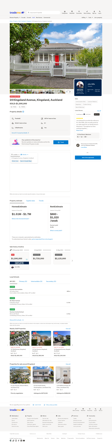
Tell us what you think (51, 405)
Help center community (94, 428)
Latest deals (14, 418)
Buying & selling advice (48, 422)
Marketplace (15, 416)
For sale (23, 17)
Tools (90, 17)
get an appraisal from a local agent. (42, 239)
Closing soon (15, 422)
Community (92, 416)
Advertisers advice (62, 424)
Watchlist (83, 410)
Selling (84, 17)
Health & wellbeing (77, 424)
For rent (29, 17)
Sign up (94, 13)
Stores (13, 420)
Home (11, 21)
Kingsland (29, 21)
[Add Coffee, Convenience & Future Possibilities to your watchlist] (28, 368)
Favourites (89, 410)
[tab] (15, 154)
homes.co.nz (33, 433)
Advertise (63, 438)
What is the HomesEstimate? (20, 218)
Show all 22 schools (16, 320)
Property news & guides (32, 418)
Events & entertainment (79, 422)
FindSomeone (99, 433)
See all (99, 111)
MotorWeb (49, 433)
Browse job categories (63, 418)
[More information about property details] (23, 112)
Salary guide (61, 426)
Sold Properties (30, 420)
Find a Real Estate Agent (33, 426)
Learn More (84, 147)
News (58, 438)
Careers (53, 438)
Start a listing (76, 410)
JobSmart (60, 422)
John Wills (17, 267)
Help (90, 418)
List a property (98, 17)
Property (16, 21)
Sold (33, 17)
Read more (79, 130)
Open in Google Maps (25, 161)
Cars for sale (45, 418)
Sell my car (45, 426)
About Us (47, 438)
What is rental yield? (56, 230)
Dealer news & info (47, 424)
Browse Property (14, 17)
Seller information (93, 426)
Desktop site (40, 438)
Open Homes (30, 422)
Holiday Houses (81, 433)
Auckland (24, 21)
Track (62, 142)
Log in (99, 13)
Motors (44, 416)
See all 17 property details (19, 133)
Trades (75, 418)
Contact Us (99, 438)
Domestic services (77, 420)
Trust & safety (92, 422)
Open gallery (57, 86)
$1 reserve (14, 424)
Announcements (92, 420)
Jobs (59, 416)
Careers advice (61, 420)
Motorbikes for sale (47, 420)
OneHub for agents (31, 424)
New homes (39, 17)
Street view (15, 161)
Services (75, 416)
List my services (77, 426)
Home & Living (15, 426)
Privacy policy (70, 438)
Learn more (38, 405)
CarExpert (64, 433)
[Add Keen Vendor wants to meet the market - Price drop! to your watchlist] (51, 368)
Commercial (47, 17)
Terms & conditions (80, 438)
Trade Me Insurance (14, 433)
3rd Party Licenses (93, 424)
